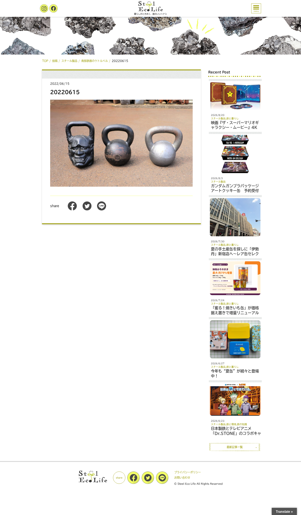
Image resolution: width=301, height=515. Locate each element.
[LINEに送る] (101, 209)
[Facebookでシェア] (72, 209)
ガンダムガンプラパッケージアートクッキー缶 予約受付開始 (235, 190)
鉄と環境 (231, 424)
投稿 (55, 60)
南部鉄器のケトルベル (94, 60)
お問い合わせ (182, 477)
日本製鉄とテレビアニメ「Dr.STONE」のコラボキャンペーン (236, 433)
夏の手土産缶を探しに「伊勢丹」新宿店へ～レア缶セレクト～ (235, 253)
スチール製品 (69, 60)
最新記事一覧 (235, 447)
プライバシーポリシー (187, 472)
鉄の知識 (242, 424)
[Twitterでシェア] (87, 209)
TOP (45, 60)
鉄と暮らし (232, 118)
